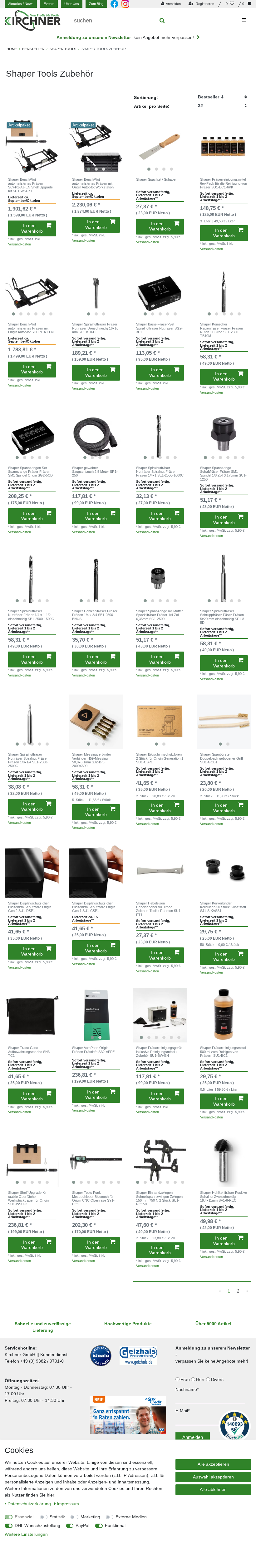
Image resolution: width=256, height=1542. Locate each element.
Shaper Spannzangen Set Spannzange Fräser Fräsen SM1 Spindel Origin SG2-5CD (30, 471)
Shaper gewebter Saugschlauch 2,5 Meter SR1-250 (95, 471)
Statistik (57, 1516)
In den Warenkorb (32, 228)
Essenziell (24, 1516)
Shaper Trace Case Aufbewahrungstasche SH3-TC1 (29, 1051)
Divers (218, 1379)
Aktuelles (20, 4)
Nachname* (187, 1389)
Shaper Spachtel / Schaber (156, 179)
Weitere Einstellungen (26, 1534)
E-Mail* (182, 1410)
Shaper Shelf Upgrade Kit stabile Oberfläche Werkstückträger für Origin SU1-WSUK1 (28, 1198)
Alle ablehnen (213, 1489)
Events (49, 4)
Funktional (115, 1525)
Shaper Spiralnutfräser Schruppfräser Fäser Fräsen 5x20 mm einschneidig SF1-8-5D (222, 616)
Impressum (68, 1503)
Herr (201, 1379)
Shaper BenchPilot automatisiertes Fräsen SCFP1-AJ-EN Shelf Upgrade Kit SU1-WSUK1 (30, 185)
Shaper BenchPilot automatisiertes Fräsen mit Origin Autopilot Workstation (93, 183)
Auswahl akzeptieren (213, 1476)
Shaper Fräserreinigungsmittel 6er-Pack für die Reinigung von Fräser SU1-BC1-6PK (223, 183)
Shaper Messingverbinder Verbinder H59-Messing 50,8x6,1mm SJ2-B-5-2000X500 (91, 760)
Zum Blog (96, 4)
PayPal (82, 1525)
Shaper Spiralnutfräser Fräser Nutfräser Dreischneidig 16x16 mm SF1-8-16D (95, 328)
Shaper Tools (63, 49)
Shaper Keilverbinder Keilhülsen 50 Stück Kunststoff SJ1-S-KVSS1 (223, 907)
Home (12, 49)
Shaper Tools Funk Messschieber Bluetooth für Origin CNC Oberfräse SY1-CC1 (93, 1198)
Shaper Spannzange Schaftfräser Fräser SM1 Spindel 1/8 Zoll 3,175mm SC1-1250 (223, 473)
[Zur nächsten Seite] (247, 1291)
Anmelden (192, 1437)
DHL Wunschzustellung (37, 1525)
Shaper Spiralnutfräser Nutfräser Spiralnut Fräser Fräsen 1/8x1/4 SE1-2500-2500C (28, 760)
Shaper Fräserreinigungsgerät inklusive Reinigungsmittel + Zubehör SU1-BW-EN (159, 1051)
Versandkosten (19, 244)
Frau (185, 1379)
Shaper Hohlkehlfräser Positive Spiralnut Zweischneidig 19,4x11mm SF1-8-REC (223, 1196)
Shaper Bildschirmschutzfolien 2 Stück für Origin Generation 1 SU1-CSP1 (159, 758)
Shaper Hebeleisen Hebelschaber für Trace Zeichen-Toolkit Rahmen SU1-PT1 (159, 909)
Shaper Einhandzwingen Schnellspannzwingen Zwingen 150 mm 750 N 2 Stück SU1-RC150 (159, 1198)
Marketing (90, 1516)
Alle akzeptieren (213, 1464)
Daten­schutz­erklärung (29, 1503)
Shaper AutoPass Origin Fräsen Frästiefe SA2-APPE (93, 1049)
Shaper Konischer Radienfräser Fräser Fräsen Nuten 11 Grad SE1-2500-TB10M (221, 330)
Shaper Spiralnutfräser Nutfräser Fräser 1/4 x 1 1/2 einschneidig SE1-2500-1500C (31, 615)
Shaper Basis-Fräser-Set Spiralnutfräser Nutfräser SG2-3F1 (159, 328)
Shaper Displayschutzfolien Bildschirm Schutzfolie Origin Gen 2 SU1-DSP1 (29, 907)
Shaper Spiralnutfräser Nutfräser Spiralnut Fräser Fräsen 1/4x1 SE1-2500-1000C (160, 471)
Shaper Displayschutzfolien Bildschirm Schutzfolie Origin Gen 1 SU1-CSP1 (93, 907)
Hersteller (33, 49)
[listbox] (32, 147)
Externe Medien (131, 1516)
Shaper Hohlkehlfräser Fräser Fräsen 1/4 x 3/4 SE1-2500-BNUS (94, 615)
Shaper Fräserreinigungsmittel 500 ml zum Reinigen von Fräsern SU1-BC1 (223, 1051)
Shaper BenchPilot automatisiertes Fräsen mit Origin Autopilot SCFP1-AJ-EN (31, 328)
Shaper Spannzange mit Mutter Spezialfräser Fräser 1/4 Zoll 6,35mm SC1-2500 (159, 615)
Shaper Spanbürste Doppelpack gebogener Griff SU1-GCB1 (221, 758)
